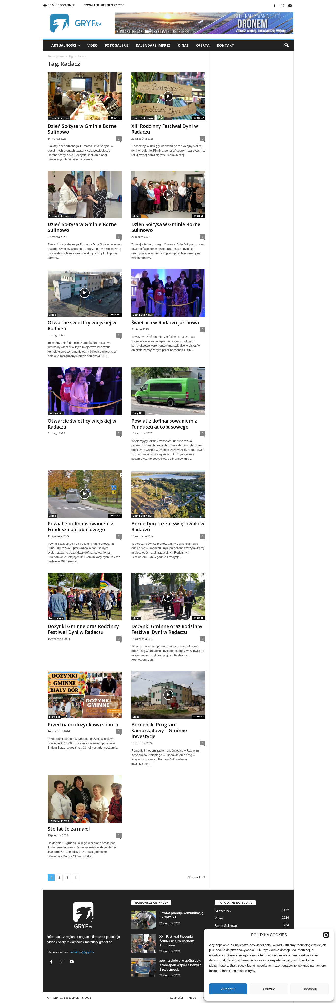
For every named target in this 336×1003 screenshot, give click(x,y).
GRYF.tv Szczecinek (66, 997)
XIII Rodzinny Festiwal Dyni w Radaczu (164, 129)
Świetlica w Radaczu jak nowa (165, 322)
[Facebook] (275, 6)
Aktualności (63, 45)
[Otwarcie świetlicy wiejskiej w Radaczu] (85, 293)
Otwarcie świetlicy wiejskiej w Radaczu (82, 325)
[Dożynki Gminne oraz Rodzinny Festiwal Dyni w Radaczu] (85, 596)
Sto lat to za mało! (69, 829)
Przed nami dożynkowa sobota (83, 724)
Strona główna (56, 56)
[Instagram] (282, 6)
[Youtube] (290, 6)
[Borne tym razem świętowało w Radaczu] (168, 494)
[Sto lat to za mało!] (85, 799)
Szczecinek (223, 911)
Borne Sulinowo (59, 118)
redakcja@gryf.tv (82, 952)
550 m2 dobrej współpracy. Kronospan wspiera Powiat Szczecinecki (180, 965)
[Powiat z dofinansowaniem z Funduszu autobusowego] (168, 391)
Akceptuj (228, 989)
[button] (326, 934)
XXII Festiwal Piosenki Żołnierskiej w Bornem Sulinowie (176, 940)
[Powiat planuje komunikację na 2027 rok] (143, 920)
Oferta (203, 45)
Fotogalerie (117, 45)
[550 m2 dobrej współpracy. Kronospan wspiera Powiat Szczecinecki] (143, 967)
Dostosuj (309, 989)
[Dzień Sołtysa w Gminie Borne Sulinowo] (85, 96)
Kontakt (225, 45)
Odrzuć (269, 989)
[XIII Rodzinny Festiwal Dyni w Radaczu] (168, 96)
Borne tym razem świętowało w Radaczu (167, 526)
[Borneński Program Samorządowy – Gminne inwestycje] (168, 695)
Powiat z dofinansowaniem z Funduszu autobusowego (164, 424)
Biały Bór (138, 413)
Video (92, 45)
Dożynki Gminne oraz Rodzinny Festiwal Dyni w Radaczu (83, 629)
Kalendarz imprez (153, 45)
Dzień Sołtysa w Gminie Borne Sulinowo (82, 129)
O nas (183, 45)
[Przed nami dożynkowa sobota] (85, 695)
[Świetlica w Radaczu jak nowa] (168, 293)
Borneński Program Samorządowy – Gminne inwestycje (159, 730)
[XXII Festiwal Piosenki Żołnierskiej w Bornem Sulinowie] (143, 943)
